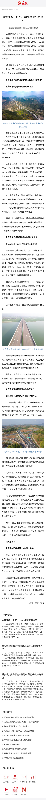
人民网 (2, 9)
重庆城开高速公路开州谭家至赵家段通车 (17, 753)
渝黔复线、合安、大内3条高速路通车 (19, 620)
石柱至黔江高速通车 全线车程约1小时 (16, 735)
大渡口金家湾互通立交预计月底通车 (15, 726)
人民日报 (6, 782)
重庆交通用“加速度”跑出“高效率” (14, 749)
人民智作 (23, 794)
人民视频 (6, 794)
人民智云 (14, 794)
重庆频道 (10, 9)
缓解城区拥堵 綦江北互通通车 (13, 758)
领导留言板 (32, 782)
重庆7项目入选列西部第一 (12, 744)
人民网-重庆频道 (32, 28)
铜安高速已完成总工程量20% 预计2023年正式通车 (21, 722)
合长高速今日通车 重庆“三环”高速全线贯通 (18, 731)
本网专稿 (7, 615)
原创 (17, 9)
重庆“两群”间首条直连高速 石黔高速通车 (17, 740)
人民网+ (14, 782)
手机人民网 (23, 782)
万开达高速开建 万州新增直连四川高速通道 (18, 717)
